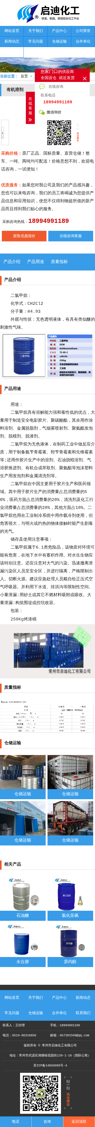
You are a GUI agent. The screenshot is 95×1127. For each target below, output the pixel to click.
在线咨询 (54, 87)
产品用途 (35, 262)
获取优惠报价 (24, 236)
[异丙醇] (70, 956)
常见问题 (35, 41)
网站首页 (11, 31)
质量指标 (59, 262)
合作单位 (83, 41)
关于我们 (35, 31)
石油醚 (22, 915)
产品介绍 (11, 262)
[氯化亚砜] (70, 909)
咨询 (47, 1122)
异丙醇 (70, 962)
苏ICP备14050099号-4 (50, 1066)
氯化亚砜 (70, 915)
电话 (15, 1122)
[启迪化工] (47, 21)
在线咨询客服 (71, 236)
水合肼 (22, 962)
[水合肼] (23, 956)
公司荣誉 (83, 31)
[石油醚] (23, 909)
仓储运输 (59, 41)
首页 (24, 76)
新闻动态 (11, 41)
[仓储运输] (23, 788)
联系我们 (11, 52)
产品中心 (59, 31)
